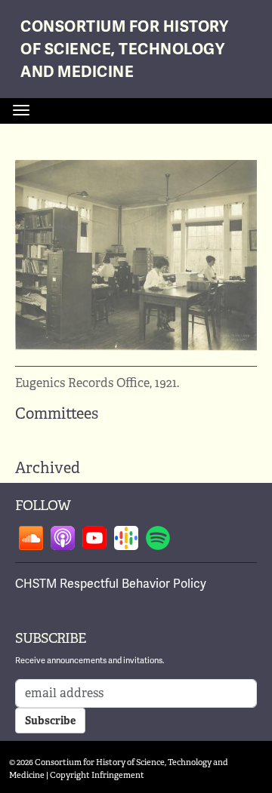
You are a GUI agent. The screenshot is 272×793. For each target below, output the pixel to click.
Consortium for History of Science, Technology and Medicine (124, 49)
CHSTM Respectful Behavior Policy (110, 584)
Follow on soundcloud (31, 538)
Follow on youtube (94, 538)
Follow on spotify (158, 538)
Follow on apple (63, 538)
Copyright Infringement (97, 775)
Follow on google (126, 538)
